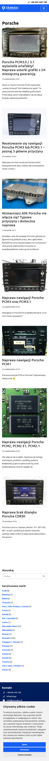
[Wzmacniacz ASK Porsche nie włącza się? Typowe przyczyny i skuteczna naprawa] (24, 194)
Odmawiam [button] (24, 750)
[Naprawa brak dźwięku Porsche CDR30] (24, 492)
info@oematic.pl (14, 700)
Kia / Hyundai (8, 618)
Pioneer (6, 646)
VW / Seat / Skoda (11, 666)
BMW (4, 598)
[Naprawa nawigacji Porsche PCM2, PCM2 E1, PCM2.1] (24, 412)
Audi (4, 590)
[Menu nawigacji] (44, 8)
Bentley (6, 594)
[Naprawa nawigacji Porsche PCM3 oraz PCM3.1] (24, 276)
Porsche (6, 650)
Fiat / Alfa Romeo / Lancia (15, 606)
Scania (5, 654)
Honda (5, 614)
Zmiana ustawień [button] (24, 755)
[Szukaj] (44, 576)
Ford (4, 610)
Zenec (5, 669)
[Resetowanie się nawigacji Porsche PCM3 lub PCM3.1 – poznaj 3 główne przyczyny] (24, 123)
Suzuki (5, 658)
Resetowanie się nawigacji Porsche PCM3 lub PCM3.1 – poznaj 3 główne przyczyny (23, 147)
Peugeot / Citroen (11, 642)
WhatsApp (11, 696)
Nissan (5, 634)
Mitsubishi (7, 630)
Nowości (6, 638)
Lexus (5, 622)
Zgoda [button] (24, 744)
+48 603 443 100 (38, 2)
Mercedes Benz (9, 626)
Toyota (5, 662)
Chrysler (6, 602)
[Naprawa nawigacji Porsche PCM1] (24, 341)
